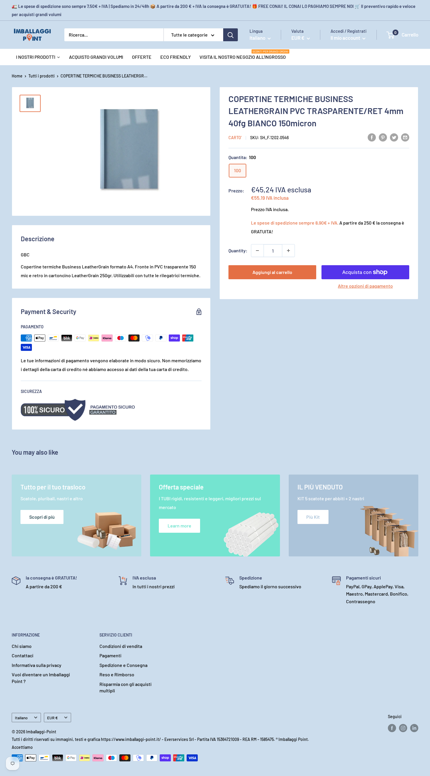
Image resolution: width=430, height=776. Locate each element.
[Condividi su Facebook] (372, 137)
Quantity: (237, 250)
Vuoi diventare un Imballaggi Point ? (41, 678)
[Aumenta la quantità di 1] (288, 250)
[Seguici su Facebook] (392, 728)
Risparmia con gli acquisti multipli (125, 687)
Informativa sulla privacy (36, 665)
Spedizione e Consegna (123, 665)
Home (17, 75)
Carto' (235, 137)
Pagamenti (110, 655)
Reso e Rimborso (116, 674)
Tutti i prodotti (41, 75)
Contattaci (22, 655)
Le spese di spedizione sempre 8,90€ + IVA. (294, 222)
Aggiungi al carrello (272, 272)
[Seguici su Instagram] (403, 728)
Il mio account (346, 38)
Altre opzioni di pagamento (365, 286)
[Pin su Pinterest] (383, 137)
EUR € (52, 717)
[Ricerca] (230, 34)
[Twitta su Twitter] (394, 137)
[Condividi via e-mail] (405, 137)
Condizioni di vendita (120, 646)
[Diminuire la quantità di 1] (257, 250)
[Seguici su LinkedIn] (414, 728)
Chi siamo (22, 646)
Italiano (21, 717)
